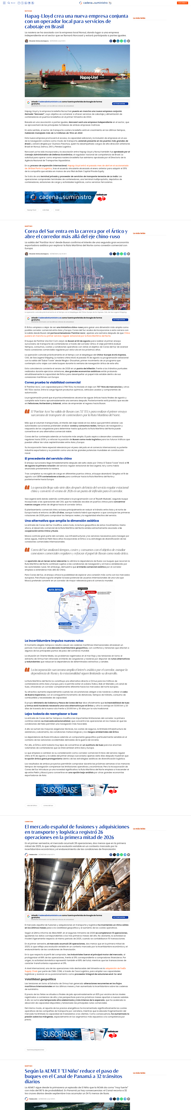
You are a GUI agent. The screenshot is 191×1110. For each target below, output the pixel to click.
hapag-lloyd (31, 210)
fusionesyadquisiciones (35, 1050)
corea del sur (48, 805)
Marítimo (28, 226)
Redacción (33, 854)
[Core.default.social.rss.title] (32, 3)
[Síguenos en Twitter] (22, 3)
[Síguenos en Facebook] (19, 3)
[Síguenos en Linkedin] (25, 3)
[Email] (128, 41)
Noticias (28, 11)
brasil (57, 210)
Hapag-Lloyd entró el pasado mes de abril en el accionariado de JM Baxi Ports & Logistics (77, 167)
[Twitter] (114, 41)
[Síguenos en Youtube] (29, 3)
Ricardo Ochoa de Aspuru (39, 41)
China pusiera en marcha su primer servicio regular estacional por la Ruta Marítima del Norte (77, 334)
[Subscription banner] (77, 798)
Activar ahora (119, 104)
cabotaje (45, 210)
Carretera (29, 822)
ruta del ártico (32, 805)
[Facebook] (110, 41)
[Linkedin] (118, 41)
